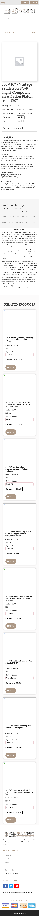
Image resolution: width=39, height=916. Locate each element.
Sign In (34, 2)
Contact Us (9, 862)
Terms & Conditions (12, 873)
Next (33, 32)
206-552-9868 (7, 892)
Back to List (9, 32)
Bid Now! (10, 367)
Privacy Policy (9, 870)
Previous (22, 32)
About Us (8, 855)
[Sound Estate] (19, 10)
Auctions (8, 859)
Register (25, 2)
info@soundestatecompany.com (23, 892)
